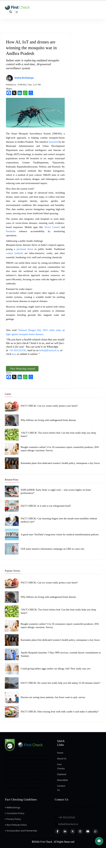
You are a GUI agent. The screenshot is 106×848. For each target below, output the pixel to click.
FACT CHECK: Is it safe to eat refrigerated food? (46, 505)
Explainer (61, 774)
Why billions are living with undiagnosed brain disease (48, 420)
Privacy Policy (14, 819)
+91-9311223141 (17, 350)
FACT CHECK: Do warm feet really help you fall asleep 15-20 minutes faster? (61, 683)
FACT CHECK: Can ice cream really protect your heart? (49, 405)
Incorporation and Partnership (22, 830)
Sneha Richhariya (24, 77)
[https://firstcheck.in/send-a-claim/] (16, 354)
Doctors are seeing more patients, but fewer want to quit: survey (53, 697)
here (14, 354)
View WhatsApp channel (22, 368)
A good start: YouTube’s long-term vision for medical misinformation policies (60, 534)
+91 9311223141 (66, 817)
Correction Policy (15, 813)
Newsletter (62, 780)
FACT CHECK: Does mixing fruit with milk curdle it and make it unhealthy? (60, 711)
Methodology (13, 807)
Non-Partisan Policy (17, 825)
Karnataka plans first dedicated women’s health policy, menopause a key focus (60, 463)
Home (60, 753)
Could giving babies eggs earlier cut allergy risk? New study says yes (55, 668)
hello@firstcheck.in (49, 350)
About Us (61, 758)
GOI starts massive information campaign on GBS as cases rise (52, 548)
